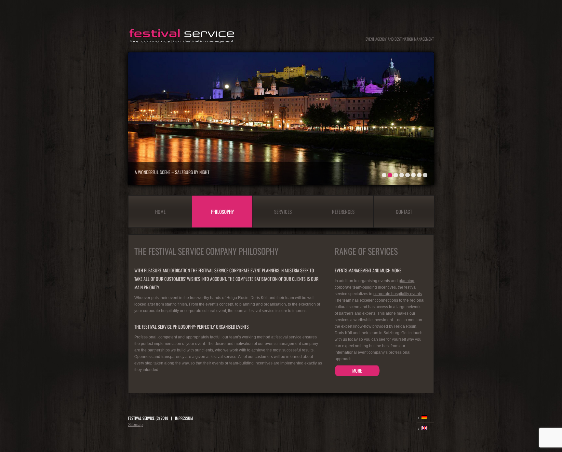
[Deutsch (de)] (427, 417)
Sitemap (135, 424)
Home (160, 211)
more (357, 370)
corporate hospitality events (397, 294)
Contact (404, 211)
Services (283, 211)
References (343, 211)
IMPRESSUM (184, 418)
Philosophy (222, 211)
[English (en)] (427, 428)
